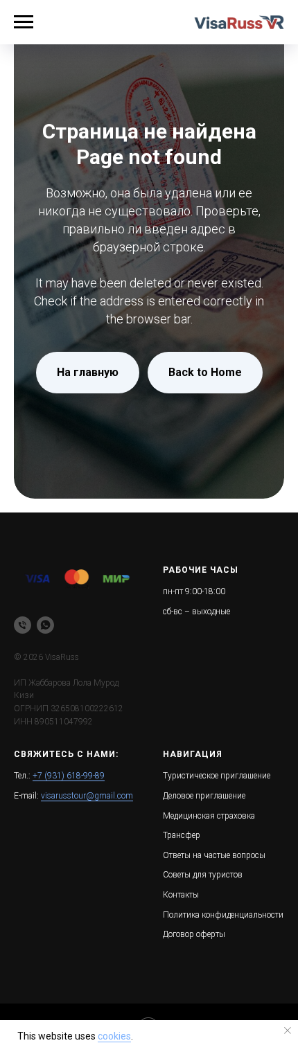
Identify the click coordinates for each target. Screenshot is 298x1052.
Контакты (181, 895)
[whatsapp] (45, 625)
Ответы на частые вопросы (214, 855)
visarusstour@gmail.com (87, 796)
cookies (114, 1036)
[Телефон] (22, 625)
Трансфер (181, 835)
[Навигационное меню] (23, 22)
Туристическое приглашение (216, 776)
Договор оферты (194, 934)
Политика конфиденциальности (223, 915)
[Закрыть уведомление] (288, 1030)
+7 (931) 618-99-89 (69, 776)
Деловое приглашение (204, 796)
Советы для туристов (203, 875)
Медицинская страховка (209, 816)
